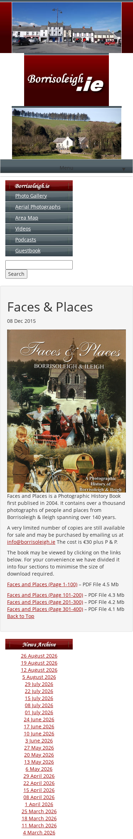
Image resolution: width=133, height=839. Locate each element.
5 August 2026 (39, 677)
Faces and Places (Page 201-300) (45, 602)
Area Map (26, 217)
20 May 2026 (39, 754)
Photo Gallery (31, 195)
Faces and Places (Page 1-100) (42, 584)
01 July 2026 (39, 712)
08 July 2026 (39, 705)
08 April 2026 (39, 797)
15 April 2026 (39, 790)
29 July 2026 (39, 684)
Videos (23, 228)
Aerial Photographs (38, 206)
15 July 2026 (39, 698)
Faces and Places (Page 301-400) (45, 609)
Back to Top (20, 616)
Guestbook (27, 250)
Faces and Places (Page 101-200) (45, 595)
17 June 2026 (39, 726)
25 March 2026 (39, 811)
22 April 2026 (39, 783)
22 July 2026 (39, 691)
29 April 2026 (39, 776)
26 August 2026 (39, 655)
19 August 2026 (39, 662)
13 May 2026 (39, 761)
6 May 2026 (39, 768)
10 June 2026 (39, 733)
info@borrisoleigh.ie (31, 541)
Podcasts (25, 239)
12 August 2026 (39, 669)
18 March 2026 (39, 818)
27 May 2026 (39, 747)
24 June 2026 (39, 719)
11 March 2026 (39, 825)
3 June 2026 (39, 740)
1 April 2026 (39, 804)
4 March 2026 (39, 832)
